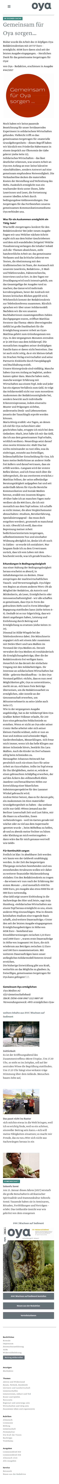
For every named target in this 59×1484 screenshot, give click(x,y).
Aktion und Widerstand (14, 1382)
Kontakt (7, 1340)
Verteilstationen (28, 1315)
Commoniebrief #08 (12, 1455)
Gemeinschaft (9, 1429)
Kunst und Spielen (11, 1397)
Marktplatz (8, 1371)
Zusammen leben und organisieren (19, 1409)
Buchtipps (7, 1438)
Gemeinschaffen (10, 1391)
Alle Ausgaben (9, 1461)
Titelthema (8, 1441)
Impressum (8, 1343)
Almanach (7, 1420)
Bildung (6, 1426)
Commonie (8, 1423)
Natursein (7, 1400)
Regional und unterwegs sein (16, 1403)
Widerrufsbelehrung (12, 1352)
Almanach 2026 (10, 1458)
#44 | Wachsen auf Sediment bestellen (28, 1296)
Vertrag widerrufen (14, 1357)
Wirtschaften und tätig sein (16, 1406)
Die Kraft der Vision (12, 1435)
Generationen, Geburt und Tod (17, 1394)
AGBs (5, 1349)
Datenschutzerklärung (13, 1346)
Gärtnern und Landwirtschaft (16, 1388)
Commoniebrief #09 (12, 1452)
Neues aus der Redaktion (28, 1305)
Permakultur (9, 1432)
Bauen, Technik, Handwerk (15, 1385)
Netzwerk (7, 1471)
